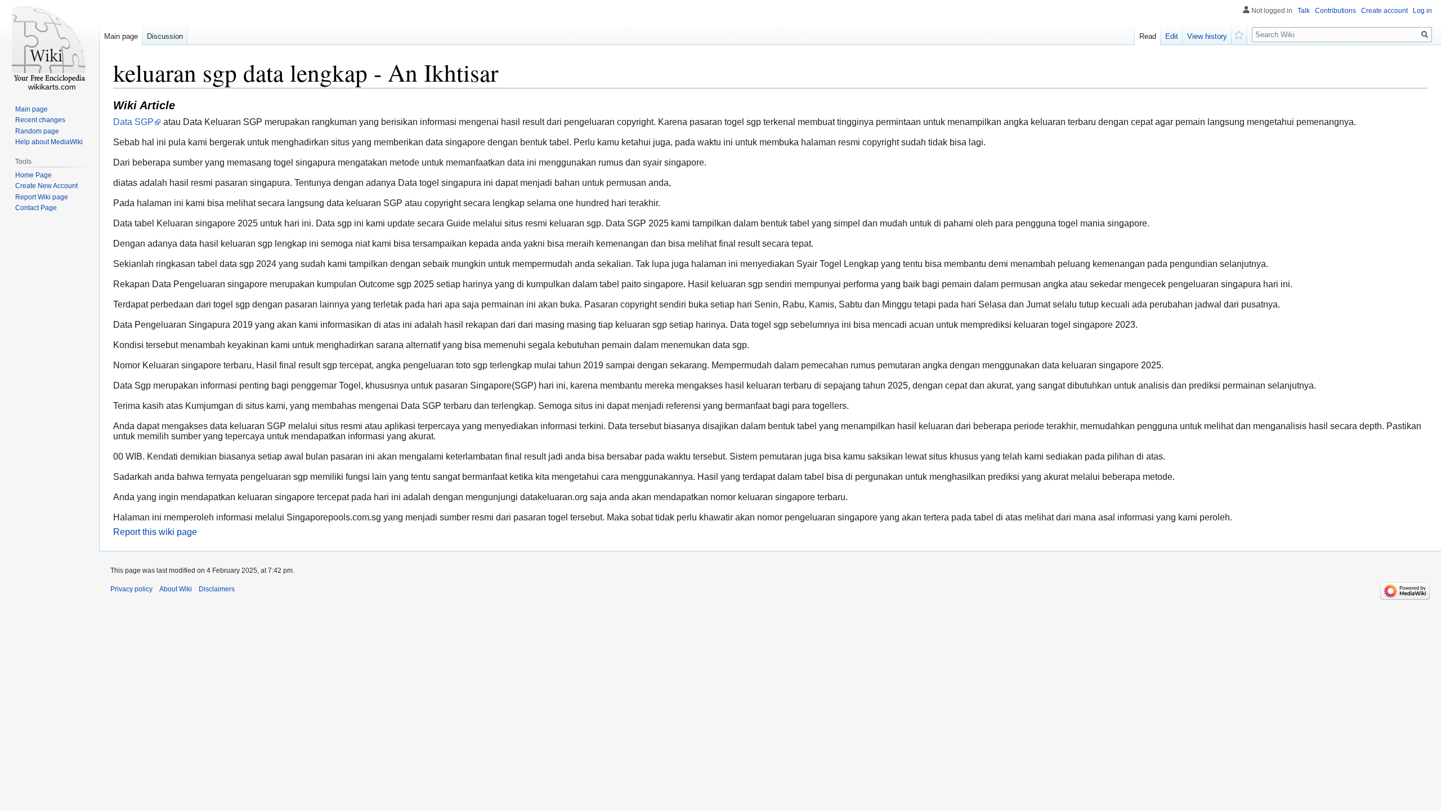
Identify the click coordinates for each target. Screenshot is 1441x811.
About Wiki (175, 589)
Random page (37, 131)
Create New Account (46, 186)
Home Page (33, 175)
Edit (1171, 36)
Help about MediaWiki (49, 142)
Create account (1384, 11)
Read (1147, 36)
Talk (1303, 11)
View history (1207, 36)
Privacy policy (131, 589)
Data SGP (133, 122)
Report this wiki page (155, 532)
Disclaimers (217, 589)
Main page (121, 36)
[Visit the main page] (50, 45)
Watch (1239, 34)
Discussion (165, 36)
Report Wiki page (41, 197)
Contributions (1335, 11)
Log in (1422, 11)
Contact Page (36, 208)
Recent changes (40, 120)
